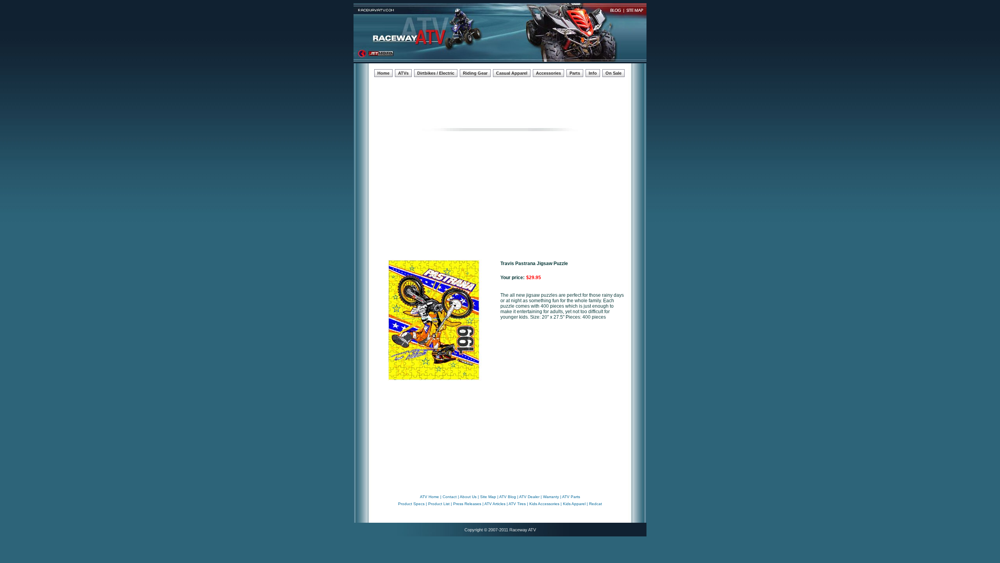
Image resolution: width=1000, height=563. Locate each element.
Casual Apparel (511, 73)
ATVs (403, 73)
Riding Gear (475, 73)
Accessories (548, 73)
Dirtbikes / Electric (435, 73)
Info (593, 73)
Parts (575, 73)
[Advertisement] (500, 100)
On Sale (613, 73)
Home (383, 73)
